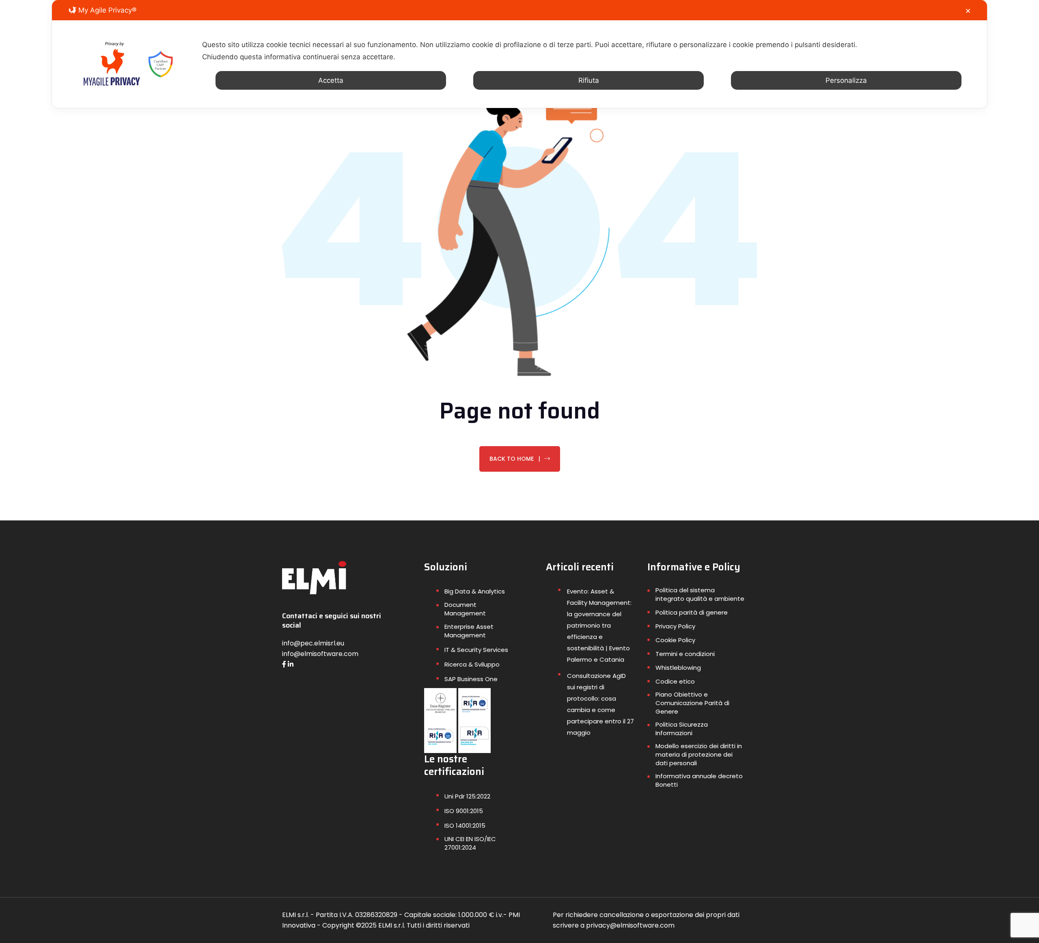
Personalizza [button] (846, 80)
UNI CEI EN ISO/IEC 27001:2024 (470, 843)
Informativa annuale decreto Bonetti (699, 780)
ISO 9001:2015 (463, 811)
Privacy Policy (675, 626)
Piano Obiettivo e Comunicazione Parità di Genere (692, 703)
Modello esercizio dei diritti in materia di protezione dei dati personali (698, 754)
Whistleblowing (678, 667)
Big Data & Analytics (474, 591)
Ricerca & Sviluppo (472, 664)
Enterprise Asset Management (469, 630)
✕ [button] (968, 11)
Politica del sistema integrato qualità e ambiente (699, 594)
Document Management (465, 608)
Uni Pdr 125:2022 (467, 796)
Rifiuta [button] (588, 80)
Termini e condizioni (685, 654)
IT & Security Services (476, 649)
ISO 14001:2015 (464, 825)
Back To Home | (514, 459)
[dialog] (519, 54)
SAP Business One (471, 679)
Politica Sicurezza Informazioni (681, 728)
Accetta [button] (330, 80)
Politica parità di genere (691, 612)
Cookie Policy (675, 640)
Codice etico (675, 681)
